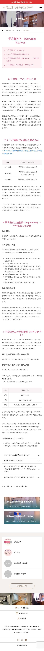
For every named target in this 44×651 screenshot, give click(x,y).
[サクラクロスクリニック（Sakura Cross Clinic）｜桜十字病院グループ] (17, 7)
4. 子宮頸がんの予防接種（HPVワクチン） (20, 65)
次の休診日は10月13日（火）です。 (22, 2)
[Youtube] (26, 639)
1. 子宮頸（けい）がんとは (15, 50)
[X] (22, 639)
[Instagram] (18, 639)
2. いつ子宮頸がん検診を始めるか (17, 54)
